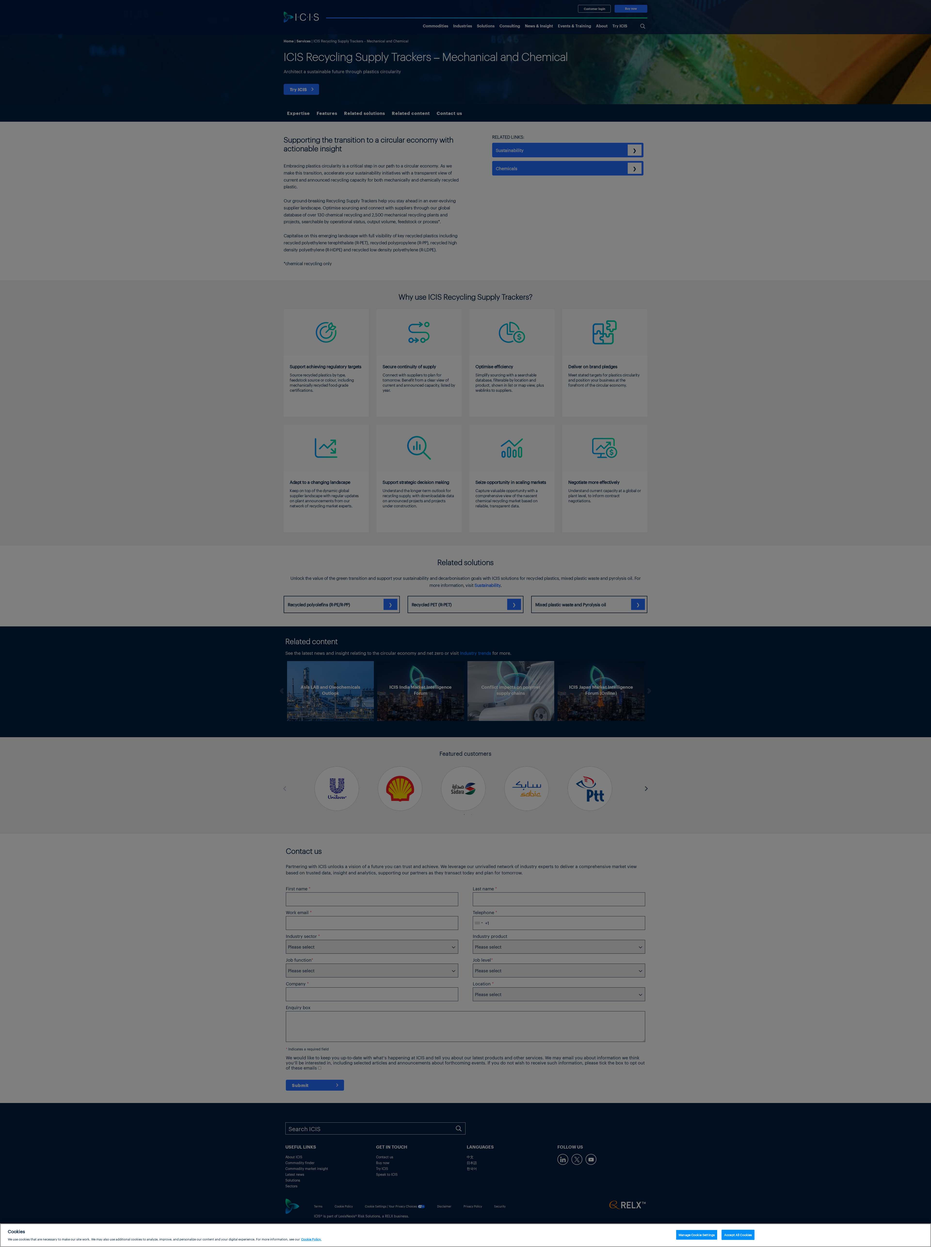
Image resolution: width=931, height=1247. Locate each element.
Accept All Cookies (738, 1235)
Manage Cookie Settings (697, 1235)
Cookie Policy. (311, 1239)
